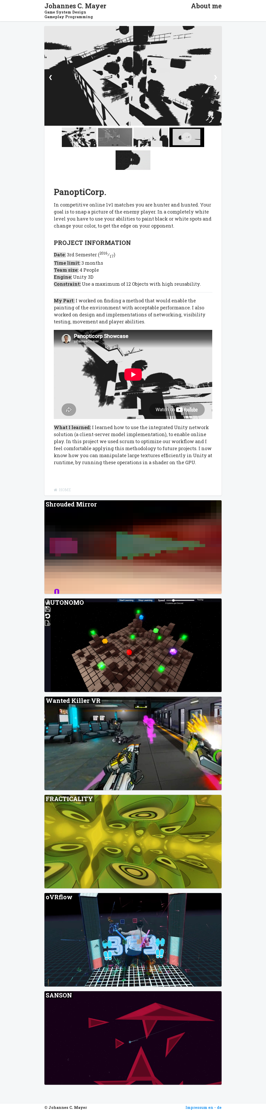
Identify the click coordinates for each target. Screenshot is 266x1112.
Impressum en (199, 1107)
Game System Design (65, 12)
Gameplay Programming (68, 16)
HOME (65, 489)
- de (218, 1107)
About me (206, 6)
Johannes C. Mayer (75, 6)
